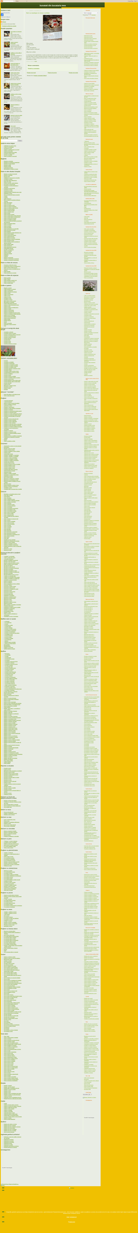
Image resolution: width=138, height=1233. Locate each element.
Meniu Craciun (87, 271)
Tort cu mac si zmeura (89, 90)
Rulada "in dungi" (8, 1085)
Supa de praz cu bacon (89, 594)
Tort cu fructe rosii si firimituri (10, 984)
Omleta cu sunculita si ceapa (90, 419)
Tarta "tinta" (7, 1036)
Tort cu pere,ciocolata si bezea (91, 78)
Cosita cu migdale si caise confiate (12, 451)
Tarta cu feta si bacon (89, 397)
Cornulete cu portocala (9, 363)
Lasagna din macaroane (89, 1051)
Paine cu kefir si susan (9, 214)
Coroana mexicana (88, 483)
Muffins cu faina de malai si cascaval (12, 720)
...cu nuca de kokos (8, 635)
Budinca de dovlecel (88, 957)
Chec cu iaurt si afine (9, 513)
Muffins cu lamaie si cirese (10, 725)
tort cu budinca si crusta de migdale (12, 977)
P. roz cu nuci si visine (9, 883)
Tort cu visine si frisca (89, 262)
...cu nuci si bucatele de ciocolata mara (13, 688)
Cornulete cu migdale (9, 362)
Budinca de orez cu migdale (10, 1129)
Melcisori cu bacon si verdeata (91, 339)
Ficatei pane (87, 881)
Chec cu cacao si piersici (9, 505)
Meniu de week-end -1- (89, 634)
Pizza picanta (87, 513)
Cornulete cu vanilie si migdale (11, 365)
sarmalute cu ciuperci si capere (91, 125)
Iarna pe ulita (87, 1083)
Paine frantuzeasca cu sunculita (11, 228)
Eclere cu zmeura (8, 581)
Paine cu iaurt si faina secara (10, 267)
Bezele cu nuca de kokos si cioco (11, 562)
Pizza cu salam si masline (90, 503)
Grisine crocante (88, 329)
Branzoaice (6, 447)
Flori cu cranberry (8, 582)
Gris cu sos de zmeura (9, 1132)
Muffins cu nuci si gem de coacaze (12, 745)
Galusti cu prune (7, 1117)
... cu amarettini (7, 657)
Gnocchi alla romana (89, 617)
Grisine (85, 328)
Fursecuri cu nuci (8, 590)
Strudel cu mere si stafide (10, 787)
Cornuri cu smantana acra (10, 335)
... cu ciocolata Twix (8, 666)
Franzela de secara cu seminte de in (12, 266)
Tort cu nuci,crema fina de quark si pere (13, 996)
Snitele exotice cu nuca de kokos (91, 781)
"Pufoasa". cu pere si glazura (10, 841)
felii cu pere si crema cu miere (11, 845)
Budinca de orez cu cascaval (90, 1023)
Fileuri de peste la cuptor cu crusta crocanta (90, 670)
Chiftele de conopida (88, 933)
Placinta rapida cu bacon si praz (91, 528)
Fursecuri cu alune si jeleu (10, 586)
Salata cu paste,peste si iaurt (90, 441)
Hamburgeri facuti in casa (90, 858)
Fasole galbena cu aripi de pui (91, 700)
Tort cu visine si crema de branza (11, 1009)
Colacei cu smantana (9, 147)
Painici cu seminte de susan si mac (12, 312)
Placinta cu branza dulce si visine (11, 777)
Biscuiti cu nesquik (8, 573)
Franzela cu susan (8, 189)
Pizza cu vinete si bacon (89, 507)
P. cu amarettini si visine (9, 871)
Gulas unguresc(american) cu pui (91, 706)
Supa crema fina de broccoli (90, 583)
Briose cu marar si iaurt (89, 302)
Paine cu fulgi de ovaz (9, 211)
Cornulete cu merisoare (89, 230)
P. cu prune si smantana (9, 906)
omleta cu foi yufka (8, 151)
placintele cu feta (88, 349)
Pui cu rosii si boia (88, 734)
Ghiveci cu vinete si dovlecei (90, 43)
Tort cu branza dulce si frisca (10, 973)
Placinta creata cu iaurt (9, 772)
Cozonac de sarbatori (9, 461)
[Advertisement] (72, 1200)
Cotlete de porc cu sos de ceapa (91, 799)
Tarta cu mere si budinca (9, 1059)
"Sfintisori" (86, 141)
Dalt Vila (86, 218)
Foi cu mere (6, 915)
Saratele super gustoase (89, 362)
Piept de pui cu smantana (90, 717)
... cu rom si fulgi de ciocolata (10, 678)
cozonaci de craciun (88, 253)
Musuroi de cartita (8, 959)
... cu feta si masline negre (10, 668)
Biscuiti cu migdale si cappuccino (11, 572)
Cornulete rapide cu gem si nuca (11, 371)
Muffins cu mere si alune (9, 738)
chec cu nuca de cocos (9, 395)
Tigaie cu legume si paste (90, 1069)
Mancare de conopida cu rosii (91, 106)
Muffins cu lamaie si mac (9, 726)
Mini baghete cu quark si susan (11, 169)
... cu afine (6, 656)
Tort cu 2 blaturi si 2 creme (10, 966)
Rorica (5, 949)
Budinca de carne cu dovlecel (91, 956)
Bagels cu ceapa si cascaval (10, 173)
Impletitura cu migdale (89, 86)
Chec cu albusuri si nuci (9, 499)
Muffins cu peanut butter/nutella (11, 747)
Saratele (86, 357)
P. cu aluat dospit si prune (9, 900)
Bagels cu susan (8, 287)
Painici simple (7, 319)
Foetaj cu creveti (88, 484)
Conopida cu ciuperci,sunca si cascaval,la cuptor (91, 937)
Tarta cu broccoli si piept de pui (91, 388)
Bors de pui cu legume (89, 547)
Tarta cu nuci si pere (8, 847)
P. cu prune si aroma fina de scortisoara (13, 905)
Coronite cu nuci (7, 298)
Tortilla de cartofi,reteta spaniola (91, 1018)
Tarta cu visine (7, 1075)
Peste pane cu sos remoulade (91, 686)
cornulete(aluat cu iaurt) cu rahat (11, 372)
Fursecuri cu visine (8, 592)
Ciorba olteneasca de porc (90, 570)
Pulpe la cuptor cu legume (90, 763)
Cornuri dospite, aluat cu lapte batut (12, 381)
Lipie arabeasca (7, 198)
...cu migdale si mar (8, 634)
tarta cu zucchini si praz (89, 975)
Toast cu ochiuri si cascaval (10, 156)
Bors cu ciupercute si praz (90, 98)
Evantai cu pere (7, 768)
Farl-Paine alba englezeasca (10, 180)
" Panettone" (7, 653)
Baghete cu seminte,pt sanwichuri (11, 162)
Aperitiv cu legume (88, 473)
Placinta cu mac (7, 778)
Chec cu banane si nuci (9, 504)
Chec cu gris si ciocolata (9, 512)
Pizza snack (87, 514)
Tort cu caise (7, 979)
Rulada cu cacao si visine (10, 1089)
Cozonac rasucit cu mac (9, 466)
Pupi (5, 325)
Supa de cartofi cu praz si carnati (91, 589)
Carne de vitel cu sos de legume (91, 845)
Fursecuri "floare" (8, 585)
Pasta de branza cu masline (90, 346)
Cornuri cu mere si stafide (10, 376)
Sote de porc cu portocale (90, 828)
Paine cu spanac (8, 224)
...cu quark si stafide (8, 638)
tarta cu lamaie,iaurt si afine (10, 1057)
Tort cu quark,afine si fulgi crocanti (12, 1002)
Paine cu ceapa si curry (9, 205)
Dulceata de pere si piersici (90, 38)
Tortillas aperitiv (87, 372)
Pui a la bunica (87, 724)
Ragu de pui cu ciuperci (89, 766)
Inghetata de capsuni (8, 1139)
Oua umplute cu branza (89, 426)
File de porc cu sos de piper (90, 810)
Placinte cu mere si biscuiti (10, 781)
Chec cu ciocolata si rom (9, 509)
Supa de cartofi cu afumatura (90, 587)
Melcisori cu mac (8, 599)
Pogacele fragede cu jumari (90, 267)
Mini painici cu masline (9, 302)
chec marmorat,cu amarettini (10, 531)
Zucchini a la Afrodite (89, 987)
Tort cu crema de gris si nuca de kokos (13, 983)
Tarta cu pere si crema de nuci (11, 1066)
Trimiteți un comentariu (33, 68)
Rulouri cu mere (87, 166)
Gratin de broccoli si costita (90, 948)
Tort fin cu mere (7, 1019)
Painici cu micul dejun (9, 310)
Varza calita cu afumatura (90, 649)
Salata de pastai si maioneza (90, 457)
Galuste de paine (88, 615)
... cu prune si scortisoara (9, 677)
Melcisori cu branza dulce (10, 598)
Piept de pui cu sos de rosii (90, 718)
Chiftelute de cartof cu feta (10, 145)
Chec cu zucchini (88, 480)
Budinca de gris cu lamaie (10, 1125)
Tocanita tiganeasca (88, 840)
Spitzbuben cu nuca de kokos (90, 276)
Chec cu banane (7, 503)
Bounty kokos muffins (9, 692)
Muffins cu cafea (8, 715)
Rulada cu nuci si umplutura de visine (12, 1093)
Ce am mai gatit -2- (88, 607)
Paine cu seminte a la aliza (10, 219)
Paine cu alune (7, 277)
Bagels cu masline (8, 175)
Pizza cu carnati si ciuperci (90, 494)
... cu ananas (7, 660)
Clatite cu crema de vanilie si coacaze (12, 1106)
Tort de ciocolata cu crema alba (11, 1015)
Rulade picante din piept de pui (91, 771)
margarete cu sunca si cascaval (91, 338)
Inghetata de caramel (9, 1140)
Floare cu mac (87, 153)
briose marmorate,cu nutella (10, 705)
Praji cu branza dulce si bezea (10, 948)
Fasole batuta (87, 437)
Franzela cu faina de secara (10, 265)
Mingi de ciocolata (8, 603)
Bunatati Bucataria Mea (5, 12)
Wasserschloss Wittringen (90, 195)
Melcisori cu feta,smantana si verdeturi (13, 770)
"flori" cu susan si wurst (89, 295)
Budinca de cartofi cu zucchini (91, 999)
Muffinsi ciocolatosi (8, 759)
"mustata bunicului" (8, 400)
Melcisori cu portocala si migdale (11, 478)
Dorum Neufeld (87, 189)
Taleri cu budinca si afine (9, 441)
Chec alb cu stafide (8, 495)
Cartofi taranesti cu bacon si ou (91, 1004)
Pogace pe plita (7, 252)
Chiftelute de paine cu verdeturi (91, 613)
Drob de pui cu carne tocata (90, 175)
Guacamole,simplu (88, 334)
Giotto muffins (7, 707)
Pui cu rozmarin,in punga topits (91, 735)
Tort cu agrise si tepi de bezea (10, 967)
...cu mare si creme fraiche (10, 629)
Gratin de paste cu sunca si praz (91, 1049)
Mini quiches (87, 342)
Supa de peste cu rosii (89, 593)
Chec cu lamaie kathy (9, 514)
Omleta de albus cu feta (89, 425)
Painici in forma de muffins (10, 316)
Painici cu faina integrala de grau (11, 304)
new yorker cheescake (9, 935)
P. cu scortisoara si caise (9, 860)
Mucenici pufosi (7, 483)
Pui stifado (86, 744)
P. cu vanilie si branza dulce (10, 944)
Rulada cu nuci (7, 1092)
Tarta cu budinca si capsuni (10, 1045)
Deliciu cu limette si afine (9, 956)
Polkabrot (6, 254)
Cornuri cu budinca (8, 373)
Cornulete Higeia (8, 369)
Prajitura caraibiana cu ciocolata (11, 836)
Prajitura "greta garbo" (9, 407)
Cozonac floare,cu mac (9, 463)
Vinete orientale (87, 978)
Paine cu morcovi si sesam (10, 218)
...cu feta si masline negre (10, 687)
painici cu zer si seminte (9, 315)
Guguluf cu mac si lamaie (9, 539)
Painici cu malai (7, 308)
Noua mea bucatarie (88, 1085)
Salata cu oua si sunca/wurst (90, 440)
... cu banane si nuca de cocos (11, 664)
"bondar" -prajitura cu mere (10, 911)
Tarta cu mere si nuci (8, 1062)
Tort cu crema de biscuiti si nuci (11, 981)
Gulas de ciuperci (88, 915)
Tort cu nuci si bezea (8, 994)
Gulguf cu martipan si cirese (10, 543)
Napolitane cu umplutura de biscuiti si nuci (90, 74)
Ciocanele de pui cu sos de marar (91, 696)
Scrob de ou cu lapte (88, 644)
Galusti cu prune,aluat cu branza (11, 895)
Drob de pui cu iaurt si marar (90, 874)
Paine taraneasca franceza (10, 247)
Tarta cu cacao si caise (9, 1048)
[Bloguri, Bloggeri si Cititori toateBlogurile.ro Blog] (89, 1097)
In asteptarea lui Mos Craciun (90, 273)
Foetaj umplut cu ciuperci (90, 323)
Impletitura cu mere (8, 476)
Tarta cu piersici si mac (9, 1071)
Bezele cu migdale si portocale (11, 560)
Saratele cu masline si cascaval (91, 62)
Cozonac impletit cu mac (9, 465)
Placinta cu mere (8, 780)
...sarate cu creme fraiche (10, 643)
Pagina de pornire (52, 72)
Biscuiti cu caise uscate (9, 566)
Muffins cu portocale (8, 748)
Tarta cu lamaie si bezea (9, 1055)
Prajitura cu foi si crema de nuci (11, 418)
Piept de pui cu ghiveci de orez (91, 715)
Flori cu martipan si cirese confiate (12, 583)
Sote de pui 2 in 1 (88, 782)
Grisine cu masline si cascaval (91, 332)
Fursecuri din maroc (8, 594)
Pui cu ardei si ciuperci (89, 726)
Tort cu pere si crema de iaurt (10, 997)
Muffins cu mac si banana (10, 732)
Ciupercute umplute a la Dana (91, 906)
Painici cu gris (7, 306)
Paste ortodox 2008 (88, 1086)
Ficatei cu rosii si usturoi (89, 877)
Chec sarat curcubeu (89, 228)
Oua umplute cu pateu (89, 429)
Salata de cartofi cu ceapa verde (91, 444)
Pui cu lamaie (87, 728)
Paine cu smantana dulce (9, 223)
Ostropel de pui (87, 707)
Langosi (6, 197)
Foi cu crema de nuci (8, 812)
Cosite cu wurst (87, 312)
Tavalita (86, 245)
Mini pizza (86, 486)
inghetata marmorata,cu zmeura (11, 1146)
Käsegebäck (87, 336)
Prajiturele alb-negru (8, 605)
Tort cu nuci (6, 993)
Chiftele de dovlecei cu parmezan (91, 963)
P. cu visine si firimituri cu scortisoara (12, 875)
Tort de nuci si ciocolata (9, 1017)
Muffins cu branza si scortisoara (11, 713)
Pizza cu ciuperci (88, 496)
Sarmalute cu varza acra (89, 868)
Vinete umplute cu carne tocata (91, 979)
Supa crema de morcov (89, 582)
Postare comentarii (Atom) (40, 75)
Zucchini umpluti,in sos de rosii (91, 136)
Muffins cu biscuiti (8, 712)
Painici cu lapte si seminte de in (11, 307)
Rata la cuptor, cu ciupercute (90, 767)
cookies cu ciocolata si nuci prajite (12, 577)
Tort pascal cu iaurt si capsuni (91, 65)
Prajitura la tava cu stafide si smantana (13, 435)
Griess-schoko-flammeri (9, 1119)
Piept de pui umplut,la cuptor (90, 722)
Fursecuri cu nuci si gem (9, 591)
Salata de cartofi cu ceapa (90, 121)
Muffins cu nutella (8, 746)
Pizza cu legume (88, 116)
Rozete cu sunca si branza (90, 532)
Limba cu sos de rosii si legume (91, 623)
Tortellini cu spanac (88, 1072)
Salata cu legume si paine (90, 119)
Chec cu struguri (8, 526)
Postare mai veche (73, 72)
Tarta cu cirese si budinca (10, 888)
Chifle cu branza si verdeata (10, 291)
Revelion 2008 (87, 1089)
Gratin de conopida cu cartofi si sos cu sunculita (91, 950)
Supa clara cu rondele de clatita (91, 575)
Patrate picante (87, 489)
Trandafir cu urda (8, 487)
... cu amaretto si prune (9, 658)
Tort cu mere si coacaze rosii (10, 990)
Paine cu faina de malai (9, 210)
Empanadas (87, 319)
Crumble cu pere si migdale (10, 842)
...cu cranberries (7, 622)
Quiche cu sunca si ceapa (90, 385)
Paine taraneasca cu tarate (10, 272)
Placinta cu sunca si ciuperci (90, 527)
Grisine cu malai (88, 331)
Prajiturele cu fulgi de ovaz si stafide (12, 607)
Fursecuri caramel (88, 234)
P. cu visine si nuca (8, 878)
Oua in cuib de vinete (89, 967)
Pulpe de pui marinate (89, 759)
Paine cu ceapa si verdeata (10, 206)
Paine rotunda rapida (8, 244)
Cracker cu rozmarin (89, 316)
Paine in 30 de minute (9, 234)
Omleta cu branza (88, 417)
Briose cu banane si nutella (10, 831)
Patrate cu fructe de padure (10, 800)
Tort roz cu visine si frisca (10, 1026)
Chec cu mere (7, 520)
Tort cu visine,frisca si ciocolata (11, 1013)
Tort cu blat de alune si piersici (11, 968)
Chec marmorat (7, 530)
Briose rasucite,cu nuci (89, 142)
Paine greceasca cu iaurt (9, 230)
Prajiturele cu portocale (9, 608)
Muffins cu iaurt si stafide (9, 722)
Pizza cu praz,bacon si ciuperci (91, 501)
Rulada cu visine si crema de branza (12, 1094)
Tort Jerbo (6, 1020)
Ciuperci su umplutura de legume (91, 893)
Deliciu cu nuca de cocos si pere (11, 843)
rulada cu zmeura (8, 1096)
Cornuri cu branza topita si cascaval (12, 334)
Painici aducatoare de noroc (10, 303)
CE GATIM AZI (87, 612)
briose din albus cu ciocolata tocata (12, 394)
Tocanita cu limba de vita (89, 848)
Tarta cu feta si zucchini (89, 973)
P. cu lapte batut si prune (9, 903)
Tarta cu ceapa (87, 394)
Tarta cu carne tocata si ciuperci (91, 392)
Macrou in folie (87, 675)
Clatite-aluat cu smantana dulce (11, 1115)
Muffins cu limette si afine (10, 730)
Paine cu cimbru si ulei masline (11, 207)
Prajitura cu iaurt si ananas (10, 420)
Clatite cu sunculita (8, 1111)
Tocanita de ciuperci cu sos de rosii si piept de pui (91, 924)
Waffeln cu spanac (88, 375)
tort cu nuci (13, 125)
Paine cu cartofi (7, 203)
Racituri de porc (87, 823)
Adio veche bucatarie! (89, 1077)
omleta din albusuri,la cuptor (10, 152)
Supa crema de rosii (88, 129)
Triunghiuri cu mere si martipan (11, 616)
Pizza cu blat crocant (89, 492)
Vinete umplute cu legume (90, 983)
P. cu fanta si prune (8, 901)
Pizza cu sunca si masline (90, 504)
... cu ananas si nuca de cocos (11, 661)
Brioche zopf (7, 176)
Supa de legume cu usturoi (90, 130)
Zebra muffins (7, 763)
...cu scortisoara (7, 639)
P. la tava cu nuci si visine (9, 882)
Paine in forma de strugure (10, 235)
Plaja (85, 207)
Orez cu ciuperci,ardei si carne (91, 1025)
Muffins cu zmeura (8, 756)
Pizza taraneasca (88, 516)
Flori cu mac (7, 820)
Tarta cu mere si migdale (9, 1061)
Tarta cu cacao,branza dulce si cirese (12, 1049)
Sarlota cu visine (8, 960)
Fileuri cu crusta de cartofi (90, 666)
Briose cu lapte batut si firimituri (11, 699)
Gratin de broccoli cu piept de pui (91, 947)
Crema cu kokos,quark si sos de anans (13, 1116)
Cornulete (86, 148)
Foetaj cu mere (7, 769)
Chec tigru (6, 538)
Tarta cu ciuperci (88, 395)
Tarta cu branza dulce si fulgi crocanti (12, 1044)
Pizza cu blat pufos (88, 493)
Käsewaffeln (7, 644)
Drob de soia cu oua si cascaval (91, 84)
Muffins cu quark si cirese (10, 751)
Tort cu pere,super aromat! (10, 1000)
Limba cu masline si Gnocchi (90, 620)
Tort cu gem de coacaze (9, 985)
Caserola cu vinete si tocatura (91, 961)
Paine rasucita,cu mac (9, 240)
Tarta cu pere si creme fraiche (11, 1067)
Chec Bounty (7, 496)
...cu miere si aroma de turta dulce (11, 633)
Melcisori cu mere (8, 600)
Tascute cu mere (8, 793)
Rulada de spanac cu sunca (90, 534)
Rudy (5, 950)
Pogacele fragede (8, 253)
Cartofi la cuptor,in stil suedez (91, 1002)
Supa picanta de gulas (89, 596)
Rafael (5, 439)
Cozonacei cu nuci (88, 58)
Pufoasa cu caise (8, 865)
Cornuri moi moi (7, 338)
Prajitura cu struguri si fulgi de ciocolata (13, 426)
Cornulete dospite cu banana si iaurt (12, 368)
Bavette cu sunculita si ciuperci (91, 1038)
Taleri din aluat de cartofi (89, 369)
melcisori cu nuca (8, 405)
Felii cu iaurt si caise (8, 856)
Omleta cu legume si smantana (91, 418)
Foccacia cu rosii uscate (9, 184)
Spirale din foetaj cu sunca (90, 366)
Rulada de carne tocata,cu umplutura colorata (90, 861)
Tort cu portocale (8, 1001)
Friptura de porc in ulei (89, 817)
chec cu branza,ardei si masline (91, 476)
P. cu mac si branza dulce (9, 942)
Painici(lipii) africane (8, 248)
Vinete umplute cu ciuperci (90, 981)
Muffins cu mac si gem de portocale (12, 733)
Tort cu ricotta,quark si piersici (11, 1003)
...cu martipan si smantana (10, 630)
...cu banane (6, 621)
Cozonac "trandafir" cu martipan (11, 455)
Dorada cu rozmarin (88, 657)
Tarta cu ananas (7, 1038)
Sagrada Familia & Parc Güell (90, 210)
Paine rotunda (7, 271)
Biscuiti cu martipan (8, 569)
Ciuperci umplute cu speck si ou (91, 899)
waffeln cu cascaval (8, 647)
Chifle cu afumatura (8, 290)
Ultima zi (86, 211)
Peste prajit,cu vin (88, 687)
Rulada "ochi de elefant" (9, 1086)
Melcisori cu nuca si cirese (10, 602)
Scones (86, 363)
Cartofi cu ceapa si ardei (89, 99)
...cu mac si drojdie (8, 627)
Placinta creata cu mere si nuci (11, 773)
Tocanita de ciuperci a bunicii (90, 916)
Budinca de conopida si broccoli (91, 932)
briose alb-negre (7, 694)
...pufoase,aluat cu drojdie (10, 642)
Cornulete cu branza (8, 332)
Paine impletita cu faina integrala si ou (12, 232)
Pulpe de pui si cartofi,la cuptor (91, 762)
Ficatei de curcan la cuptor (90, 880)
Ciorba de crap (87, 549)
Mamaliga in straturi (88, 627)
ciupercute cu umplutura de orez (91, 903)
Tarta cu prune (7, 1072)
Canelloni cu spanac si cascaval (91, 1042)
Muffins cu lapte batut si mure (10, 729)
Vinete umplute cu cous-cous (90, 982)
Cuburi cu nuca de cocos (89, 151)
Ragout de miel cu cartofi (90, 637)
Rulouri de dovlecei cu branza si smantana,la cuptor (91, 969)
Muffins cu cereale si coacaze (10, 716)
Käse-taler (86, 335)
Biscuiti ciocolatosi (8, 565)
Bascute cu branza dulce (9, 931)
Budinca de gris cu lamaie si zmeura (12, 1126)
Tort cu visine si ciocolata (9, 1006)
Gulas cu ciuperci (88, 818)
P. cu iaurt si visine (8, 873)
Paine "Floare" (7, 279)
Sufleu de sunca (87, 537)
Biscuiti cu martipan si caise (10, 570)
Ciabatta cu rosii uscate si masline (12, 177)
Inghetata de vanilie (8, 1144)
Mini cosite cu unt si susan (10, 301)
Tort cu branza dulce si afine (10, 972)
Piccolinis (86, 348)
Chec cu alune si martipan (10, 501)
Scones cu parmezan (89, 365)
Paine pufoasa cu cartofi (9, 237)
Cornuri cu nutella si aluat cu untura (12, 377)
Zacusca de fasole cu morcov (91, 48)
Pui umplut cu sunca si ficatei (90, 752)
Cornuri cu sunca (88, 310)
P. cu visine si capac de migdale (11, 874)
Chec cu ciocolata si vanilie (10, 510)
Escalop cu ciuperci (88, 806)
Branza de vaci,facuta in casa (91, 606)
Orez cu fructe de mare (89, 1026)
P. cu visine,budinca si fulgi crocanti (12, 879)
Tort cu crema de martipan (90, 247)
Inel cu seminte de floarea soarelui (12, 194)
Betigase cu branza (88, 299)
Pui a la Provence (88, 725)
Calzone (86, 474)
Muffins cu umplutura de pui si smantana (13, 754)
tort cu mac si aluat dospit (10, 824)
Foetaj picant (87, 322)
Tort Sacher (6, 1028)
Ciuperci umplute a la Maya (90, 895)
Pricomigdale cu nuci (8, 611)
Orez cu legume (87, 111)
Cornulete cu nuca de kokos (10, 579)
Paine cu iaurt (7, 213)
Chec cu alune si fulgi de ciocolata (11, 500)
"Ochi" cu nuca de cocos (9, 557)
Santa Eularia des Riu (89, 223)
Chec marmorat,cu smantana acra (12, 534)
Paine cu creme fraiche (9, 209)
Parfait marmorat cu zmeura (10, 1147)
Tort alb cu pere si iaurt (9, 963)
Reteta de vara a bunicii (89, 638)
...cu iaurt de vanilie (8, 625)
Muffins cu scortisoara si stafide (11, 752)
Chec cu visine (7, 527)
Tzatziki (86, 373)
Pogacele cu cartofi (88, 351)
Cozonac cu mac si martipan (10, 457)
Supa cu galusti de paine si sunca (91, 585)
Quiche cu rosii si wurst (89, 384)
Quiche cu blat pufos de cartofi (91, 381)
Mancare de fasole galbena (90, 108)
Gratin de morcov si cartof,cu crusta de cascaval (90, 1014)
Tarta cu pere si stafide (9, 1068)
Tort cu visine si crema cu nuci (11, 1007)
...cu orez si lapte (8, 637)
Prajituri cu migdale (8, 609)
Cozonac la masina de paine (90, 174)
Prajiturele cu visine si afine (10, 887)
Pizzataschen (87, 519)
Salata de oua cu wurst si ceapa (91, 454)
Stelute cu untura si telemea (90, 242)
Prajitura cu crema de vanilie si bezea (12, 415)
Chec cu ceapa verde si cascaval (91, 477)
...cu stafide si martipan (9, 690)
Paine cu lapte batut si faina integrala (12, 215)
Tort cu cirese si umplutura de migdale (12, 980)
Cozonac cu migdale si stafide (11, 459)
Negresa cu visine (8, 870)
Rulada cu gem (7, 1090)
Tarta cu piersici (7, 1070)
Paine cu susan (7, 226)
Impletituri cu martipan (9, 595)
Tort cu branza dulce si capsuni (11, 952)
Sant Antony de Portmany (90, 222)
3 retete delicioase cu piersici (10, 691)
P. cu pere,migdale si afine (10, 846)
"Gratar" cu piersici (8, 852)
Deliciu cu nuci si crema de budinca (12, 958)
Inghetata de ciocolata (9, 1142)
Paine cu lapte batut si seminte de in (12, 217)
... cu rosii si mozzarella (9, 679)
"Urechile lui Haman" (9, 559)
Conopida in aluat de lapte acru (91, 941)
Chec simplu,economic (9, 535)
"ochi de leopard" (8, 401)
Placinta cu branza (8, 776)
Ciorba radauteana (88, 571)
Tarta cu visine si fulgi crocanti (11, 1078)
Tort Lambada (7, 1022)
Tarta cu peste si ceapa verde (91, 401)
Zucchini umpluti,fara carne (90, 993)
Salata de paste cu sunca (90, 458)
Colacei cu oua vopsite (89, 83)
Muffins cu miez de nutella (10, 741)
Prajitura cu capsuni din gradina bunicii (13, 411)
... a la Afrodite (7, 655)
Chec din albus (7, 529)
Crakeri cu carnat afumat (90, 318)
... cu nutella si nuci (8, 670)
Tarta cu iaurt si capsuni (89, 181)
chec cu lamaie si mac (89, 146)
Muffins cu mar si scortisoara (10, 735)
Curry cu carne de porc (89, 805)
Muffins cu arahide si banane (10, 711)
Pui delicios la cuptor (89, 741)
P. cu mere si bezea (8, 917)
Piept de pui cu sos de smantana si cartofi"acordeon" (91, 720)
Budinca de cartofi (88, 998)
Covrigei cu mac (88, 315)
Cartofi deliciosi (87, 101)
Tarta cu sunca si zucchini (90, 407)
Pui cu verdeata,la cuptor (90, 739)
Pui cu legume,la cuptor (89, 731)
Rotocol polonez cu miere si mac (11, 485)
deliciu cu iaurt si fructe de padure (11, 403)
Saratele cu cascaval (89, 358)
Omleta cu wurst (88, 423)
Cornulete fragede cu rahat (90, 149)
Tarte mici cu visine (8, 890)
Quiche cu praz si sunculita (90, 382)
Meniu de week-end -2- (89, 635)
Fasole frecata (87, 105)
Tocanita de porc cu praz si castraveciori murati (90, 833)
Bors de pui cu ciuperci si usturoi (91, 546)
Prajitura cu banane (8, 409)
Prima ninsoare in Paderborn (90, 1087)
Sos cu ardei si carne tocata (90, 869)
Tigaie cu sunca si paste (89, 1071)
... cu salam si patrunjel (9, 681)
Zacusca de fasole (88, 46)
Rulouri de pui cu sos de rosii (90, 778)
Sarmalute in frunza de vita (90, 179)
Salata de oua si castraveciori (91, 455)
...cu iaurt (6, 624)
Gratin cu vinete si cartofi (90, 965)
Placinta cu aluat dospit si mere (11, 774)
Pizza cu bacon (87, 490)
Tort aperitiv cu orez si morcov (91, 63)
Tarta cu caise (7, 1050)
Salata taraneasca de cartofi (90, 465)
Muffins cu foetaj (88, 344)
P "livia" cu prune (8, 899)
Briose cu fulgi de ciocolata (10, 833)
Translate (93, 14)
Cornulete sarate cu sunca (10, 333)
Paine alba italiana (8, 202)
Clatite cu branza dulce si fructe (11, 1104)
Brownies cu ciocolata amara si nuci (12, 494)
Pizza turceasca (87, 517)
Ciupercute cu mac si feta (90, 305)
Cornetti (6, 360)
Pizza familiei (87, 508)
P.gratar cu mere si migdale (10, 922)
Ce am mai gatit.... (88, 610)
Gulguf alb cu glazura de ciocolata (11, 541)
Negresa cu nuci (7, 550)
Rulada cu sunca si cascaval (90, 642)
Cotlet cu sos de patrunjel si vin (91, 795)
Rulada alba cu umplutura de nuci (11, 1088)
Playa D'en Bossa (88, 219)
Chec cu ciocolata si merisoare (11, 508)
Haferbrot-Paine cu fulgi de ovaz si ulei (12, 192)
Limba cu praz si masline (89, 622)
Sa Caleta (86, 220)
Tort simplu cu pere (8, 1031)
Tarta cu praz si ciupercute (90, 406)
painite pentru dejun (15, 72)
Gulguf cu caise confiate (9, 542)
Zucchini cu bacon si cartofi (90, 989)
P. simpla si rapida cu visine (10, 885)
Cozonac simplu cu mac (9, 468)
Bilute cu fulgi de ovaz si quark (11, 564)
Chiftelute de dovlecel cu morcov (91, 964)
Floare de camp (7, 181)
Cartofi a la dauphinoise (89, 1001)
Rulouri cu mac (7, 782)
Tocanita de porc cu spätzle (90, 835)
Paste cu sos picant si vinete (90, 112)
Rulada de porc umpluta (89, 824)
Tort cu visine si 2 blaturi (9, 1005)
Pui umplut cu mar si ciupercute (91, 749)
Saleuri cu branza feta (89, 355)
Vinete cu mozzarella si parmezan (91, 976)
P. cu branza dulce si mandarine (11, 940)
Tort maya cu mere (8, 1023)
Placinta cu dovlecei (88, 521)
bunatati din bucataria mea (53, 5)
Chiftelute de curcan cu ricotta (91, 304)
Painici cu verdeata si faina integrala (12, 314)
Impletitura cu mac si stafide (90, 177)
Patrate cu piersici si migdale (10, 863)
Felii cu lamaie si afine (89, 152)
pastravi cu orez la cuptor (16, 115)
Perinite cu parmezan (9, 249)
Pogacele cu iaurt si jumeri (10, 324)
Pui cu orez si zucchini (89, 732)
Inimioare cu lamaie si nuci (10, 596)
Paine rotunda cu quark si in (10, 280)
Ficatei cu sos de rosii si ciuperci (91, 878)
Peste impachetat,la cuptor (90, 683)
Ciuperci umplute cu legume (90, 104)
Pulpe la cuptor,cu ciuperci (90, 765)
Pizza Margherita (88, 511)
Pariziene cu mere (8, 386)
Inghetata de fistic (8, 1143)
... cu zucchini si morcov (9, 683)
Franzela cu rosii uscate (9, 188)
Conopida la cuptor (88, 943)
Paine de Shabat (7, 227)
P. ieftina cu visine (8, 881)
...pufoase (6, 640)
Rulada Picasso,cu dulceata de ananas (13, 1098)
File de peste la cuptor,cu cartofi (91, 663)
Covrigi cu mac (7, 341)
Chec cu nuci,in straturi (9, 524)
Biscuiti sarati (87, 301)
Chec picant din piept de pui (90, 481)
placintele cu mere (8, 926)
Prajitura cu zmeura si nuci (10, 431)
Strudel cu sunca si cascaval (90, 368)
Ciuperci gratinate (88, 892)
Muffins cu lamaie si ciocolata (10, 724)
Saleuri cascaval (88, 352)
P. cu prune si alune (8, 904)
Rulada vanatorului (88, 825)
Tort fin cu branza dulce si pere (11, 1018)
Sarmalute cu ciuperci (89, 123)
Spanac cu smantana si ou (90, 645)
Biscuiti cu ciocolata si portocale (11, 568)
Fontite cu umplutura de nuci (10, 813)
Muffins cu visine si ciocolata (10, 755)
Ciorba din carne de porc (89, 566)
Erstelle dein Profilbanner (5, 16)
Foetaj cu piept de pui (89, 321)
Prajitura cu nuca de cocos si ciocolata (13, 424)
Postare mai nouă (31, 72)
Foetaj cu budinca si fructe (10, 404)
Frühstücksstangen (8, 167)
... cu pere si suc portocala (10, 671)
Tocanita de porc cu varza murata (91, 836)
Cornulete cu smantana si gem (11, 364)
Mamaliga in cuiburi (88, 626)
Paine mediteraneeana (9, 236)
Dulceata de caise (88, 35)
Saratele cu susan (88, 122)
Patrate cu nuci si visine (9, 886)
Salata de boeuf (87, 443)
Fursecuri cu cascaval (89, 325)
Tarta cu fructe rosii (8, 1053)
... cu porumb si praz (8, 674)
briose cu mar (7, 700)
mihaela (4, 21)
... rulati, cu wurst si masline (10, 685)
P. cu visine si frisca (8, 877)
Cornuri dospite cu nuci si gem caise (12, 380)
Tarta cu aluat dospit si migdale (11, 1037)
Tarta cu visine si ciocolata (10, 1076)
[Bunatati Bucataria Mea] (2, 15)
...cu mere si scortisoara (9, 631)
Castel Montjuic (87, 203)
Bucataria (86, 1079)
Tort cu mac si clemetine (9, 826)
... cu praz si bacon (8, 675)
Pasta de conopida (88, 439)
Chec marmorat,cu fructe (9, 533)
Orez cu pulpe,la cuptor (89, 1029)
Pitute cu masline (8, 250)
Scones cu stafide (8, 154)
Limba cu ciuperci (88, 619)
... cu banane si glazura (9, 662)
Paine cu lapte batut (8, 283)
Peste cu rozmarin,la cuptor (90, 680)
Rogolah (6, 389)
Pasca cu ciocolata (88, 87)
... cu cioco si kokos (8, 665)
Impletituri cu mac (8, 193)
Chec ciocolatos (7, 497)
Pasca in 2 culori (88, 178)
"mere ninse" (7, 914)
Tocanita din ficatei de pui (90, 887)
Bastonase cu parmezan (89, 296)
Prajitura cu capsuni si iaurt (10, 412)
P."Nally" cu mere (8, 921)
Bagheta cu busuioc (8, 161)
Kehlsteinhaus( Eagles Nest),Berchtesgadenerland (90, 191)
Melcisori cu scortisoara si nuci (11, 479)
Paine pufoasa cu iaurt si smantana (12, 239)
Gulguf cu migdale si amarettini (11, 544)
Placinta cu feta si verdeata (90, 523)
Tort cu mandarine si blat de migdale (12, 986)
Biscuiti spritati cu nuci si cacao (11, 574)
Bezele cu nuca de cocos (9, 561)
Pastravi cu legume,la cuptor (90, 679)
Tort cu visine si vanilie (9, 1010)
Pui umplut (86, 745)
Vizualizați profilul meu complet (9, 26)
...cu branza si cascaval (9, 686)
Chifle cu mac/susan (8, 294)
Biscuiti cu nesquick (88, 252)
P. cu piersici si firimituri (9, 859)
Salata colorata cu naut (89, 118)
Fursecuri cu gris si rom (9, 587)
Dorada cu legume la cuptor (90, 656)
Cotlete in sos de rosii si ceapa (91, 801)
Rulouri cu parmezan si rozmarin (11, 258)
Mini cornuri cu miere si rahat (90, 156)
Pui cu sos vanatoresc (89, 738)
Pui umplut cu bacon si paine (90, 748)
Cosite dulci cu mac (8, 453)
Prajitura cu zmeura (8, 430)
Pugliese (6, 256)
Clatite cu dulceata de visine (10, 1107)
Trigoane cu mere (8, 794)
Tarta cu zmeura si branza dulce (11, 1079)
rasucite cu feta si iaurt (9, 153)
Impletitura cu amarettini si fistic (11, 474)
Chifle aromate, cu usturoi (10, 289)
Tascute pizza (87, 538)
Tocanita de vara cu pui (89, 785)
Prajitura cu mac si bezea (9, 422)
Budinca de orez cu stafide (10, 1130)
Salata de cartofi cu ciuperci (90, 446)
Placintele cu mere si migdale (91, 161)
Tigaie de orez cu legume (89, 1031)
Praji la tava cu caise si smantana (11, 864)
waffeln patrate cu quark (9, 648)
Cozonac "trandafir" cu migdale (11, 456)
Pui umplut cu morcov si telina (91, 751)
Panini (5, 321)
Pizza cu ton (87, 506)
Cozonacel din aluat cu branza (11, 469)
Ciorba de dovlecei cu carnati (90, 553)
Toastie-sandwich (88, 371)
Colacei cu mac (7, 297)
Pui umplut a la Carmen (89, 746)
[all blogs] (71, 1188)
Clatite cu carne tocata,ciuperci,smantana (90, 307)
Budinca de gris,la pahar (9, 1128)
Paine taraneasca (8, 245)
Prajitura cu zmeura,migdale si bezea (12, 433)
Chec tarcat (6, 537)
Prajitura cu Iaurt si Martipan (10, 421)
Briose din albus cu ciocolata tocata (12, 704)
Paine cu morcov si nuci (9, 281)
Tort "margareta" (8, 962)
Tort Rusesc (7, 1027)
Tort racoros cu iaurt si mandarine (11, 1024)
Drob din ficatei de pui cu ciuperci (91, 876)
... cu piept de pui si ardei (9, 673)
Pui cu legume (87, 729)
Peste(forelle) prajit (88, 689)
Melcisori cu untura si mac (10, 385)
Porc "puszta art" (88, 821)
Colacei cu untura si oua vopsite (91, 70)
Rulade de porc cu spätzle (90, 827)
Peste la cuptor (87, 684)
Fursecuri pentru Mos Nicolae (91, 238)
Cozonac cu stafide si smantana (11, 460)
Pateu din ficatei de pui (89, 885)
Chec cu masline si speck (90, 479)
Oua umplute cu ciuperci (89, 428)
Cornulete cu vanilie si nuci (10, 367)
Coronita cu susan (8, 179)
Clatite (5, 1103)
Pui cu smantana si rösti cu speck (92, 736)
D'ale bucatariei (87, 1082)
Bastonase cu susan (89, 298)
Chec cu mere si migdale (9, 521)
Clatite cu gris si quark (9, 1108)
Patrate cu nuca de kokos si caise (11, 861)
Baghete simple (7, 166)
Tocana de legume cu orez (90, 45)
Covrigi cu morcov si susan (10, 343)
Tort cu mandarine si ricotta (10, 988)
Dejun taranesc (87, 415)
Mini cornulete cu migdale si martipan (12, 604)
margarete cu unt (8, 148)
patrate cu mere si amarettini (10, 923)
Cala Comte (87, 216)
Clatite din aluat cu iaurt (9, 1112)
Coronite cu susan (8, 299)
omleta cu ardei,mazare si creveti (11, 149)
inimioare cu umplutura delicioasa (11, 822)
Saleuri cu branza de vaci (90, 354)
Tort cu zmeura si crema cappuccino (12, 805)
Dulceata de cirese (88, 37)
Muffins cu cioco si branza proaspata (12, 717)
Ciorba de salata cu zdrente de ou (91, 564)
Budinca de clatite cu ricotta (10, 1124)
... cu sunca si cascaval (9, 682)
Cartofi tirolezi (87, 1005)
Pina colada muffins (8, 760)
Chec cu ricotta (7, 525)
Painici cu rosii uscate (9, 311)
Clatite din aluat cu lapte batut (10, 1114)
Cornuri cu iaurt (7, 375)
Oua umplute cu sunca (89, 431)
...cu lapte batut (7, 626)
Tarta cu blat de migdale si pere (11, 1042)
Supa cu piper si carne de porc (91, 586)
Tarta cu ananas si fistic (9, 1041)
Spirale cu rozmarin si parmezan (11, 260)
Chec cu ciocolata (8, 507)
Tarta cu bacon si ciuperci (90, 387)
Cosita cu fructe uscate (9, 449)
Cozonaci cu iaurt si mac (89, 71)
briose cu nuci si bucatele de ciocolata (12, 703)
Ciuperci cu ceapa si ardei (90, 102)
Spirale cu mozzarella (89, 535)
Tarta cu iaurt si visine (9, 1054)
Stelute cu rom (7, 612)
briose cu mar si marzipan (10, 702)
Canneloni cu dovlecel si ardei (91, 1044)
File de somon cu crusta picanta (91, 664)
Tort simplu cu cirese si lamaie (11, 1030)
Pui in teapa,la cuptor (89, 742)
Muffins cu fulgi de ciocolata (10, 721)
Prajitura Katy (7, 434)
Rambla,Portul (87, 208)
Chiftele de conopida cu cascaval (91, 935)
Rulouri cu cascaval (8, 257)
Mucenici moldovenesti (89, 158)
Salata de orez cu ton (89, 452)
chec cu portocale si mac (9, 819)
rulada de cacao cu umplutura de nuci (12, 1097)
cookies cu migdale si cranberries (11, 578)
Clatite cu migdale (8, 1110)
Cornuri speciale (8, 382)
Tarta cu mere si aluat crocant (11, 1058)
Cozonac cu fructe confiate (90, 231)
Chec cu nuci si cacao (9, 522)
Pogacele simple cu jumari (90, 240)
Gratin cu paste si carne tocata (91, 1048)
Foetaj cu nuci (7, 384)
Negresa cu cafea (8, 548)
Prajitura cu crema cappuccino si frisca (13, 413)
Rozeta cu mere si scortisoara (11, 486)
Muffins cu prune (8, 750)
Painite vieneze (7, 320)
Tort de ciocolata (8, 1014)
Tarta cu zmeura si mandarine (10, 1080)
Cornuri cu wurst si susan (10, 337)
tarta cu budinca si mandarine (10, 1046)
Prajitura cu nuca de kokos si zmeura (12, 425)
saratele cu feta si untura (90, 241)
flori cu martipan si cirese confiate (38, 13)
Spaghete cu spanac (88, 1064)
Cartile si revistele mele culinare (91, 1080)
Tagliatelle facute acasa (89, 1068)
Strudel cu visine (8, 789)
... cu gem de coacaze (9, 669)
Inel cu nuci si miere (8, 477)
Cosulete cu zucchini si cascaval (91, 313)
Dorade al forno (87, 659)
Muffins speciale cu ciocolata (10, 758)
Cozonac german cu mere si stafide (12, 464)
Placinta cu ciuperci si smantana (91, 520)
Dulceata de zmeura (88, 39)
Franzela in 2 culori (8, 190)
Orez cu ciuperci (88, 109)
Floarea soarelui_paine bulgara (11, 183)
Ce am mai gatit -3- (88, 609)
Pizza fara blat (87, 510)
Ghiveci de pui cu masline (90, 704)
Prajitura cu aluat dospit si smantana (12, 408)
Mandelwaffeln (7, 646)
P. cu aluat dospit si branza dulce (11, 936)
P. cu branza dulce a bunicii (10, 937)
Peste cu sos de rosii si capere (91, 682)
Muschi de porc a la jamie (90, 820)
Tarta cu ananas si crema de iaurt (11, 1040)
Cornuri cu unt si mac (9, 379)
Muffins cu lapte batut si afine (10, 728)
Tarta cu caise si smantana (10, 1051)
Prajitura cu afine (88, 162)
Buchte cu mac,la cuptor (9, 448)
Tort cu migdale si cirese (9, 992)
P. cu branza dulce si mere (10, 941)
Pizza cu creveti (87, 500)
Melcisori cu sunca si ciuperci (91, 341)
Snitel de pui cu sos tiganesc (90, 779)
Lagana (5, 196)
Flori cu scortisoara (88, 277)
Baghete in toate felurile (9, 163)
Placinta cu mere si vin (9, 924)
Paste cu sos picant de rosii (90, 1052)
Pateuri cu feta (7, 388)
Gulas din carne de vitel (89, 847)
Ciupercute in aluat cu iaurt (90, 904)
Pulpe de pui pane (88, 760)
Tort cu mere (7, 989)
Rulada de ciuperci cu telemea (91, 89)
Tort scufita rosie (8, 807)
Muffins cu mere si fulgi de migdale (12, 739)
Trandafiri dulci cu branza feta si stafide (13, 489)
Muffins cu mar (7, 734)
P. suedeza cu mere (8, 919)
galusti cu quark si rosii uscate (91, 616)
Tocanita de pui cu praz (89, 784)
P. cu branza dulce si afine (10, 939)
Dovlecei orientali (88, 436)
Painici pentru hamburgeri (10, 318)
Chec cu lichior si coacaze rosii (11, 518)
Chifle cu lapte (7, 293)
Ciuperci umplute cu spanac (90, 898)
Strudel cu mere (7, 786)
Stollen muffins (7, 762)
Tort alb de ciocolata (8, 964)
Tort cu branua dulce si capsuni (11, 804)
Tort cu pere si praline (9, 998)
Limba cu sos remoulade (89, 625)
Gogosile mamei (7, 472)
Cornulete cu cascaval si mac (91, 309)
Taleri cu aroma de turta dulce (91, 244)
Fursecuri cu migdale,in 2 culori (11, 589)
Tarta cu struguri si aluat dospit (11, 1074)
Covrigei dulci (7, 339)
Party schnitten (87, 345)
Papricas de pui (87, 709)
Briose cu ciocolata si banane (10, 832)
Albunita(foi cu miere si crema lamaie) (12, 446)
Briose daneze (7, 834)
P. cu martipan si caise (9, 857)
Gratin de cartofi (88, 1012)
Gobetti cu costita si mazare (90, 1047)
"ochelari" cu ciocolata (9, 556)
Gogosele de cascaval (89, 326)
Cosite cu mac (7, 452)
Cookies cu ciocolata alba (10, 576)
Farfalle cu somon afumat (90, 1045)
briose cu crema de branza (10, 698)
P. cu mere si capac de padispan (11, 918)
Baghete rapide (7, 165)
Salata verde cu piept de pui (90, 466)
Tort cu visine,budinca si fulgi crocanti (12, 1011)
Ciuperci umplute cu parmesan (91, 896)
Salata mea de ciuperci (89, 463)
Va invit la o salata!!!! (89, 468)
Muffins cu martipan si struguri (11, 737)
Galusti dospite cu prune (9, 470)
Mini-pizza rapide (88, 487)
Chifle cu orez (7, 295)
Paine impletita (7, 231)
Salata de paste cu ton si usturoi (91, 459)
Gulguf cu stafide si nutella (10, 473)
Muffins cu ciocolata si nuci (10, 719)
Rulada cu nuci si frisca (9, 814)
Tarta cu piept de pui (88, 405)
